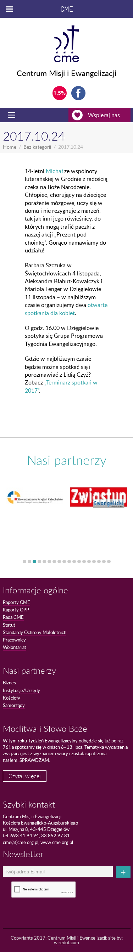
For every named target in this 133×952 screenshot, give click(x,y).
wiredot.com (66, 942)
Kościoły (11, 698)
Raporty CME (16, 602)
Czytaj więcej (25, 776)
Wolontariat (14, 647)
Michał (54, 171)
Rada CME (13, 617)
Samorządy (14, 705)
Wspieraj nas (104, 115)
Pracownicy (14, 640)
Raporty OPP (16, 609)
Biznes (9, 682)
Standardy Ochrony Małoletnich (34, 632)
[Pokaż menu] (12, 115)
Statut (9, 625)
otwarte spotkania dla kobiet (66, 309)
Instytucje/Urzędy (21, 690)
